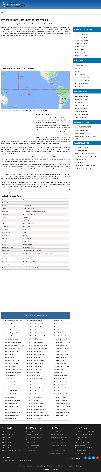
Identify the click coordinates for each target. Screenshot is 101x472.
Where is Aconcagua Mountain (38, 391)
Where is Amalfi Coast (36, 324)
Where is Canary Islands (36, 382)
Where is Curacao (10, 375)
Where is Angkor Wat (35, 327)
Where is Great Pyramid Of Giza (14, 345)
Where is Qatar (6, 437)
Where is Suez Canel (60, 363)
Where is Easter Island (11, 339)
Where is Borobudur (60, 330)
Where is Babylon (34, 375)
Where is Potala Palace (12, 360)
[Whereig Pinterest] (97, 457)
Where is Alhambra (10, 324)
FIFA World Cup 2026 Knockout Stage (86, 157)
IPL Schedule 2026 (80, 445)
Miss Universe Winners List (34, 434)
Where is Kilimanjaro (35, 397)
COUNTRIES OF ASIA (81, 130)
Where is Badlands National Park (39, 415)
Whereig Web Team (24, 24)
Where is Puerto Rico (8, 448)
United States (79, 65)
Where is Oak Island (35, 378)
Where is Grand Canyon (36, 342)
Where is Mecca (9, 354)
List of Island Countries (57, 450)
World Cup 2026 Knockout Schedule (86, 153)
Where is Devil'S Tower (12, 394)
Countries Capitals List (57, 440)
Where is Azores (59, 391)
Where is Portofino (60, 357)
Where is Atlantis (10, 385)
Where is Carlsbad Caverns (62, 333)
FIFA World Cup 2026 (81, 147)
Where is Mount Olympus (12, 400)
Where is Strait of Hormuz (34, 437)
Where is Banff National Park (63, 397)
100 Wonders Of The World (13, 320)
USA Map (77, 68)
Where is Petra (9, 357)
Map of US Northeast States (83, 80)
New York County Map (81, 114)
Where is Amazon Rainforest (62, 324)
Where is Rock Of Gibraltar (37, 409)
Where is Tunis (58, 372)
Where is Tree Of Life (60, 415)
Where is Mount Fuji (60, 378)
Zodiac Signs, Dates (32, 448)
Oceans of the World (56, 434)
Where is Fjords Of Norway (62, 339)
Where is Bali (58, 327)
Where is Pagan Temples (61, 354)
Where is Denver (80, 46)
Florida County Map (81, 108)
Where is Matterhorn (60, 351)
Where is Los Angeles (81, 34)
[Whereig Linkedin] (89, 457)
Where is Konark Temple (12, 348)
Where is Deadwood (11, 403)
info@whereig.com (25, 460)
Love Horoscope (31, 442)
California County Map (81, 105)
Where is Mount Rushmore (13, 372)
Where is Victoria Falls (60, 369)
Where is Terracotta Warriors (63, 366)
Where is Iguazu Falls (60, 345)
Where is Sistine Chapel (12, 363)
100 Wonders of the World (58, 437)
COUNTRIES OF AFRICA (82, 133)
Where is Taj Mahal (10, 366)
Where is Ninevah (34, 400)
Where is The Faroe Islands (62, 394)
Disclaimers (61, 466)
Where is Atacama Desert (12, 412)
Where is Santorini (59, 360)
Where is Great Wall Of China (38, 345)
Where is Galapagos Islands (13, 342)
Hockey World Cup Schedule (83, 453)
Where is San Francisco (82, 40)
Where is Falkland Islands (61, 412)
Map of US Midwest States (83, 77)
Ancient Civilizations (56, 453)
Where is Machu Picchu (12, 351)
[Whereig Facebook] (85, 457)
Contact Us (30, 466)
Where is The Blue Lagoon (62, 406)
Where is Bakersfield (81, 43)
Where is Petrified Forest (12, 409)
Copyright (71, 466)
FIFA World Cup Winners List (83, 163)
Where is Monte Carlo (60, 382)
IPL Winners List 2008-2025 (83, 448)
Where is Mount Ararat (36, 412)
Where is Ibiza (6, 442)
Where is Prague (34, 372)
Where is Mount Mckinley (12, 406)
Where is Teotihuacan (36, 366)
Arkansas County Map (81, 102)
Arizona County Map (81, 99)
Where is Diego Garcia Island (11, 450)
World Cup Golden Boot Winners (85, 169)
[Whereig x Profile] (93, 457)
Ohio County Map (80, 117)
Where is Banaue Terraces (13, 330)
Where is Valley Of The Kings (14, 369)
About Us (22, 466)
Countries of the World (57, 442)
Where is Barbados (8, 440)
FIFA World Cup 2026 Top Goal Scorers (87, 166)
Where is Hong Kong (8, 432)
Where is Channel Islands (12, 415)
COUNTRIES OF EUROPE (83, 127)
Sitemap (78, 466)
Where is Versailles (35, 369)
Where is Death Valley (60, 375)
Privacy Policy (40, 466)
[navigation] (2, 12)
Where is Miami (79, 49)
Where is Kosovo (10, 388)
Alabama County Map (81, 96)
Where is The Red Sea (11, 391)
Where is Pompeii (34, 357)
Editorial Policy (51, 466)
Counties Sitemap (31, 450)
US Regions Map (80, 74)
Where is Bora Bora (35, 330)
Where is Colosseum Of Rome (38, 336)
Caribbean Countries (56, 448)
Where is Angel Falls (11, 327)
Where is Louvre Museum (62, 348)
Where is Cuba (6, 445)
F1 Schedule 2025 (80, 450)
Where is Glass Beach (60, 409)
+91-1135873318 (9, 460)
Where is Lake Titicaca (36, 403)
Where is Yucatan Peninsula (62, 403)
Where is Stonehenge (36, 363)
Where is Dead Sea (35, 385)
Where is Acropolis (59, 320)
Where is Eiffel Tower (36, 339)
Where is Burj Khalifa (11, 333)
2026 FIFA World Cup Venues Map (85, 160)
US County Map (79, 86)
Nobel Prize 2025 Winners (34, 440)
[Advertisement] (35, 52)
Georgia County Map (81, 111)
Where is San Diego (81, 37)
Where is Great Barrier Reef (62, 342)
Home (2, 16)
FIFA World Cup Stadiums (82, 442)
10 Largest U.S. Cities (32, 432)
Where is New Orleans (82, 55)
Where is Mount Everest (36, 354)
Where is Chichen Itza (11, 336)
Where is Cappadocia (35, 333)
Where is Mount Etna (60, 400)
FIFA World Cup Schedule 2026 (84, 432)
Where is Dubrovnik (60, 336)
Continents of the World (58, 445)
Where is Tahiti (9, 378)
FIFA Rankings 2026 (81, 437)
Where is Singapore (8, 434)
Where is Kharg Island (57, 432)
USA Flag (77, 71)
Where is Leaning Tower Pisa (38, 348)
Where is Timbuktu (10, 382)
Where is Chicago (80, 52)
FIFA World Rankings (81, 150)
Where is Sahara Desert (36, 360)
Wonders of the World (12, 16)
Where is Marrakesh (35, 351)
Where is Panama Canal (61, 388)
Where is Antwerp (35, 394)
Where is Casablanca (32, 445)
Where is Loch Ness (35, 418)
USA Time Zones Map (81, 83)
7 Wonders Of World (35, 320)
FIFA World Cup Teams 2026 (83, 440)
